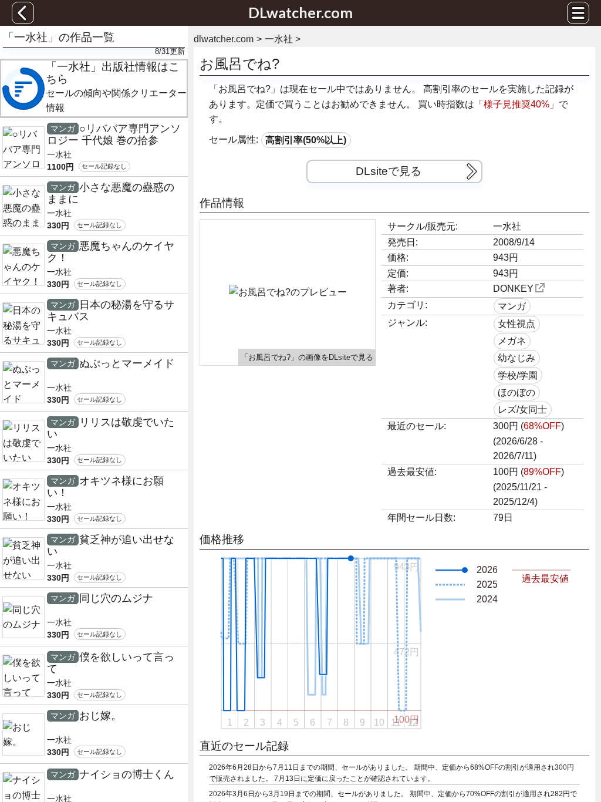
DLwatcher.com (300, 12)
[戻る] (23, 13)
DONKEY (513, 289)
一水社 (507, 226)
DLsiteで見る (388, 171)
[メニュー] (578, 13)
